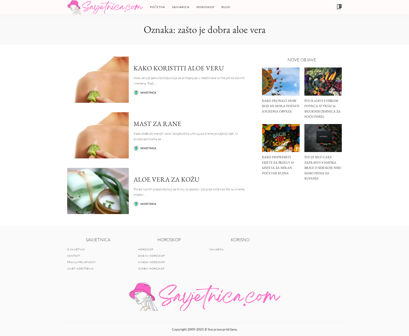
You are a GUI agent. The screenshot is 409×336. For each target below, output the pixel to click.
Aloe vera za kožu (166, 179)
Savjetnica (148, 92)
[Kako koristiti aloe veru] (98, 80)
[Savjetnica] (105, 7)
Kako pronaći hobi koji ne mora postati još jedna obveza (280, 106)
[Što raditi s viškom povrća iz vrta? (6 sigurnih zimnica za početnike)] (323, 81)
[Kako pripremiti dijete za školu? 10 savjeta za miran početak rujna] (280, 138)
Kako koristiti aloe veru (178, 68)
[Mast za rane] (98, 135)
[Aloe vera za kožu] (98, 191)
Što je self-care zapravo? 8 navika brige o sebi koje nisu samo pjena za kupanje (322, 167)
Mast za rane (157, 123)
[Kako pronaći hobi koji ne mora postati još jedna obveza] (280, 81)
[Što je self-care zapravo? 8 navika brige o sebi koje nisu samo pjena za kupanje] (323, 138)
